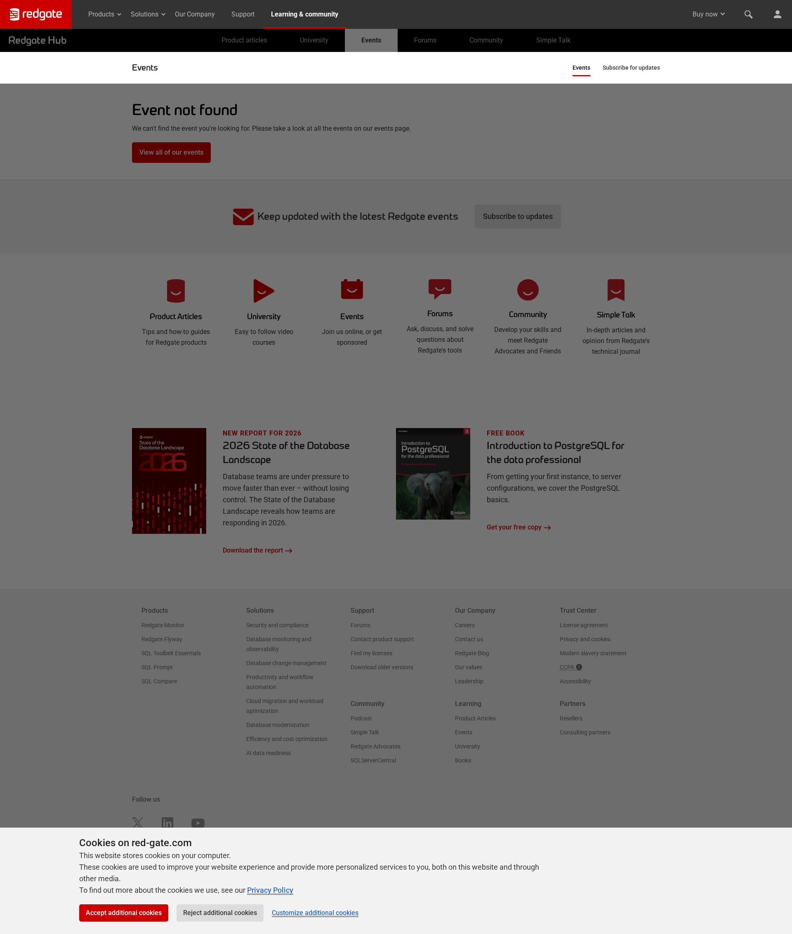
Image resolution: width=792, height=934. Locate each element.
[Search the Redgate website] (748, 14)
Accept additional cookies (124, 913)
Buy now (705, 14)
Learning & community (304, 14)
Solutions (144, 14)
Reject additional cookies (220, 913)
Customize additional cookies (315, 913)
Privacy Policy (270, 890)
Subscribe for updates (631, 67)
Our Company (195, 14)
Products (101, 14)
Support (243, 14)
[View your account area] (777, 14)
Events (145, 68)
